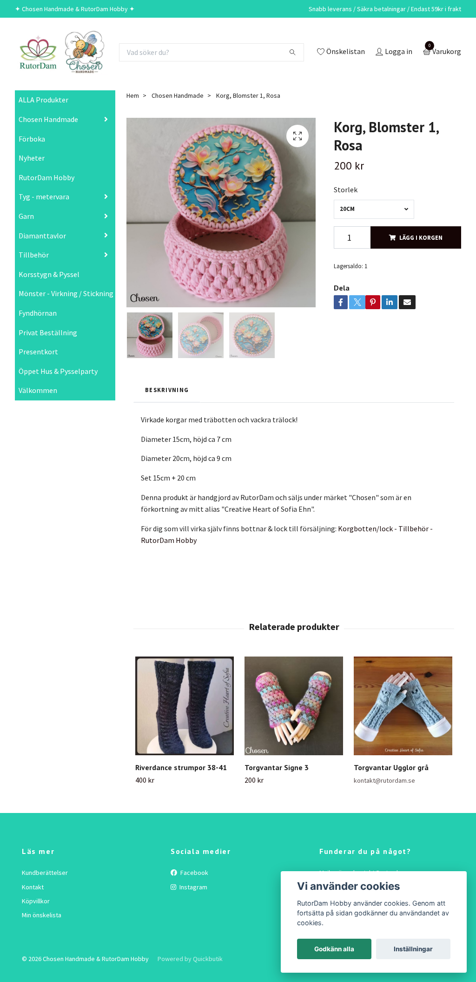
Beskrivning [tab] (167, 389)
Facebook (193, 872)
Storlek (345, 189)
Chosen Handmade (48, 119)
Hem (132, 95)
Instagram (192, 887)
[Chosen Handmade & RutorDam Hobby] (61, 52)
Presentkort (38, 351)
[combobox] (374, 209)
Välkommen (38, 390)
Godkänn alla (334, 949)
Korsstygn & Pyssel (49, 274)
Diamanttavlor (42, 235)
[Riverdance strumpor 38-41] (184, 706)
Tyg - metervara (44, 196)
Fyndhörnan (38, 313)
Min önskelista (41, 915)
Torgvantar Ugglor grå (391, 767)
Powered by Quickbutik (190, 959)
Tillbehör (34, 254)
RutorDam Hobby (46, 177)
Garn (26, 216)
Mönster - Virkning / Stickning (66, 293)
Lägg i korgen (421, 237)
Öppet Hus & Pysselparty (58, 371)
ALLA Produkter (43, 99)
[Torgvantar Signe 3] (294, 706)
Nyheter (32, 158)
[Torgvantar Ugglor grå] (403, 706)
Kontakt (33, 887)
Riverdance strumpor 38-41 (181, 767)
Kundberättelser (45, 872)
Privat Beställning (48, 332)
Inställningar (413, 949)
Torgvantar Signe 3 (277, 767)
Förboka (32, 138)
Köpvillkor (36, 901)
